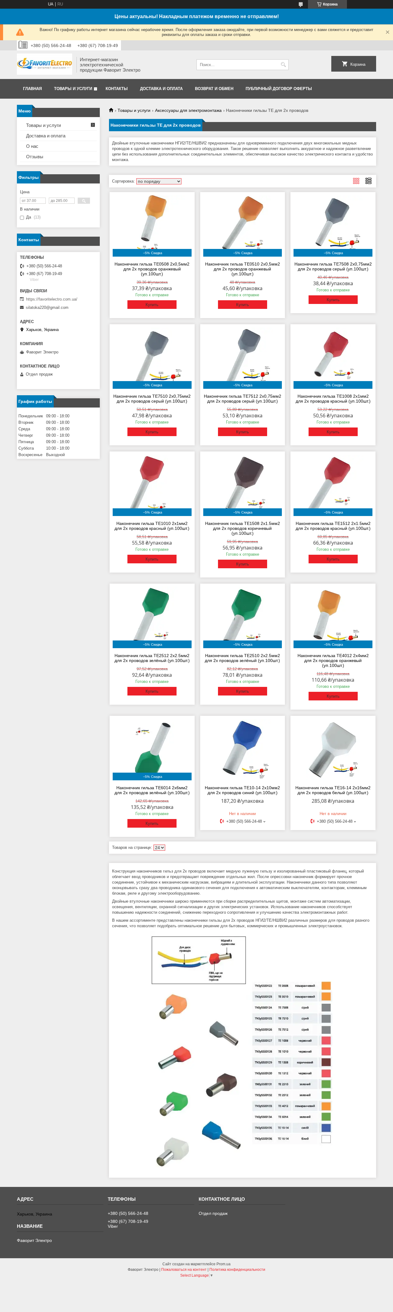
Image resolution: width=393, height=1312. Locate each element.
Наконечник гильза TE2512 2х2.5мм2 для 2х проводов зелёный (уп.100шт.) (152, 658)
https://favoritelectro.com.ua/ (51, 299)
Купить (152, 304)
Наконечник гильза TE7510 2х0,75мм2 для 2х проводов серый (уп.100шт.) (152, 399)
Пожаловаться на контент (184, 1269)
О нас (32, 146)
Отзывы (34, 156)
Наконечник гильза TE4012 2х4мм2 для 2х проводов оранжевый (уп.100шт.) (333, 660)
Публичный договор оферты (279, 88)
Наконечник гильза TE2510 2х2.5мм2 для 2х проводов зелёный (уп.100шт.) (242, 658)
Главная (32, 88)
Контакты (117, 88)
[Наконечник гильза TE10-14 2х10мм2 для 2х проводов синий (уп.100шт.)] (242, 749)
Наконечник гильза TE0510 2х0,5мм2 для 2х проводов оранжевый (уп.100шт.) (242, 269)
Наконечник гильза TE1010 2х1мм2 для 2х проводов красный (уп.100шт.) (152, 526)
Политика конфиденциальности (237, 1269)
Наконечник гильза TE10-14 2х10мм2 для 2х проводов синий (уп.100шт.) (242, 790)
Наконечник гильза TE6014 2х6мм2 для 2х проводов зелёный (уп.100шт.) (152, 790)
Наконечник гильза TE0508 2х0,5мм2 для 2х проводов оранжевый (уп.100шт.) (152, 269)
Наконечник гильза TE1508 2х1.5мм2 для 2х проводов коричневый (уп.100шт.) (242, 528)
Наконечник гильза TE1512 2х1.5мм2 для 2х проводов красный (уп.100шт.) (333, 526)
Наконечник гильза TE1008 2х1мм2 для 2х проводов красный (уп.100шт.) (333, 399)
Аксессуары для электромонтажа (188, 110)
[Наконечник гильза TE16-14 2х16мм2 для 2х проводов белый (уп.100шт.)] (333, 749)
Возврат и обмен (214, 88)
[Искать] (283, 64)
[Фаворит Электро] (44, 64)
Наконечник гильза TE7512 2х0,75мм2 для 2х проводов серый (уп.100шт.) (242, 399)
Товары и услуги (73, 88)
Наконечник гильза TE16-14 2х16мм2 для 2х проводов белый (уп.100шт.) (333, 790)
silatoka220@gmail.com (47, 307)
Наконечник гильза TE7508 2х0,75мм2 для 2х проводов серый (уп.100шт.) (333, 266)
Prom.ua (223, 1264)
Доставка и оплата (161, 88)
